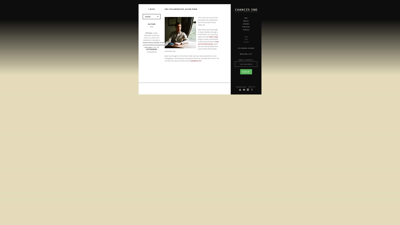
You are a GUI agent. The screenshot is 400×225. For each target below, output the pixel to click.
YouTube (244, 90)
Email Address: (246, 60)
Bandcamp (241, 87)
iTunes (240, 90)
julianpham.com (196, 61)
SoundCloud (248, 90)
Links (246, 39)
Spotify (251, 87)
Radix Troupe (213, 37)
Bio (246, 18)
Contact (246, 42)
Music (246, 21)
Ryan (151, 27)
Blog (246, 37)
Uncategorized (152, 52)
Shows (246, 24)
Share (148, 17)
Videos (246, 30)
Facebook (252, 90)
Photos (246, 27)
